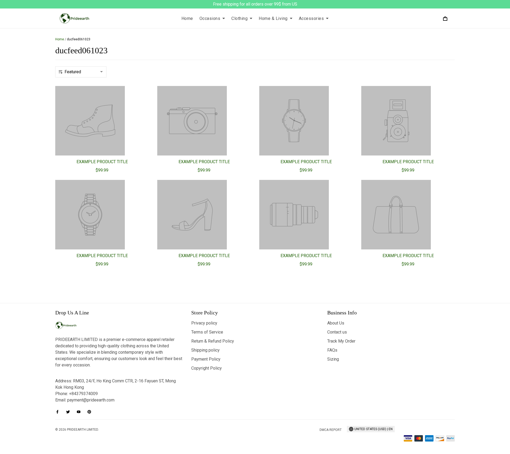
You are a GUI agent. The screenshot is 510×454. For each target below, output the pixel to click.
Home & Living (273, 18)
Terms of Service (207, 332)
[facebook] (59, 412)
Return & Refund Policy (212, 341)
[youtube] (80, 412)
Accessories (311, 18)
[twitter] (69, 412)
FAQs (332, 350)
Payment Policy (205, 359)
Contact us (337, 332)
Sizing (333, 359)
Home (187, 18)
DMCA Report (331, 430)
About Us (335, 323)
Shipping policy (205, 350)
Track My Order (341, 341)
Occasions (209, 18)
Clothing (239, 18)
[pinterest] (91, 412)
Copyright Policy (206, 368)
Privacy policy (204, 323)
